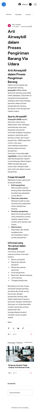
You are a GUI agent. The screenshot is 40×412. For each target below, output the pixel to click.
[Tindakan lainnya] (31, 25)
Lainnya (28, 14)
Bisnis (9, 322)
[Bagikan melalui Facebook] (9, 328)
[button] (30, 4)
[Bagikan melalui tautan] (23, 328)
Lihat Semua (28, 342)
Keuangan (18, 14)
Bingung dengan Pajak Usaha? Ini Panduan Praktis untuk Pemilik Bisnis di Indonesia (19, 366)
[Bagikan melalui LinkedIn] (18, 328)
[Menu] (35, 4)
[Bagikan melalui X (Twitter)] (13, 328)
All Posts (8, 14)
